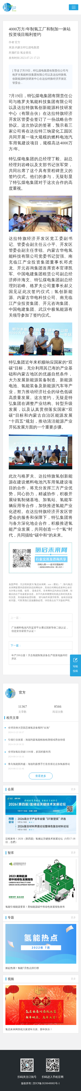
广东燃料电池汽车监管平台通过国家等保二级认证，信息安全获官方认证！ (39, 629)
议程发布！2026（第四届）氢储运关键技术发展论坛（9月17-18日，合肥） (40, 840)
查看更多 (40, 776)
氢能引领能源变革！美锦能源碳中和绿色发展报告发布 (35, 906)
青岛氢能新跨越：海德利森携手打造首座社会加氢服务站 (39, 764)
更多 (73, 789)
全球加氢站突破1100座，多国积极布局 (29, 752)
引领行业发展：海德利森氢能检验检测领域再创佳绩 (36, 740)
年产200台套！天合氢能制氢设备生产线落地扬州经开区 (39, 657)
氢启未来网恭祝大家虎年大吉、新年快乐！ (28, 1029)
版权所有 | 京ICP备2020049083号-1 (40, 1083)
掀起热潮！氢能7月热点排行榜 (22, 968)
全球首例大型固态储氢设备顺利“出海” (29, 728)
